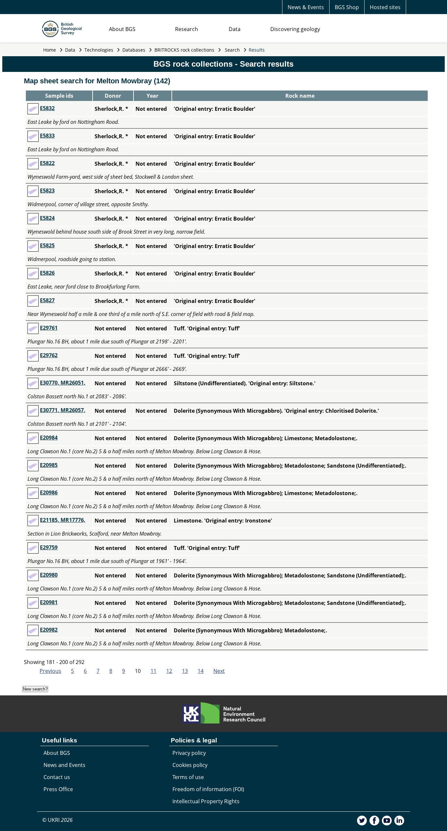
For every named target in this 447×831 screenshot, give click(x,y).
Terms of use (188, 777)
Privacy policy (189, 752)
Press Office (58, 789)
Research (186, 29)
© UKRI (57, 819)
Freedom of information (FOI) (208, 789)
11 (153, 670)
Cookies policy (189, 765)
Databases (133, 50)
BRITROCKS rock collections (184, 50)
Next (219, 670)
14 (201, 670)
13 (185, 670)
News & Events (306, 7)
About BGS (122, 29)
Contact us (57, 777)
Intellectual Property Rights (206, 801)
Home (49, 50)
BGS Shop (347, 7)
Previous (50, 670)
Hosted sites (385, 7)
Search (232, 50)
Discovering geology (295, 29)
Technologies (98, 50)
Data (235, 29)
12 (169, 670)
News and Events (64, 765)
